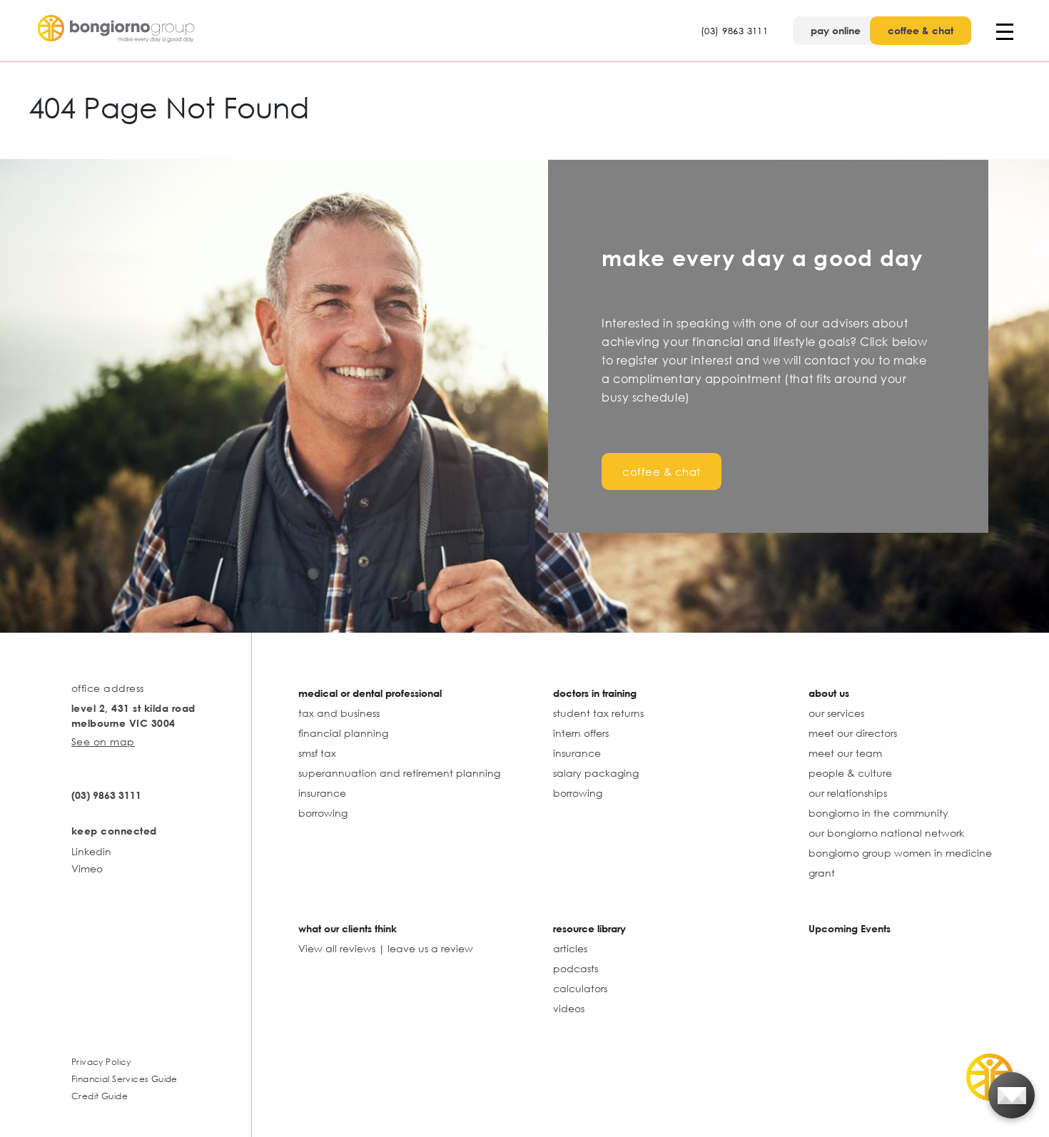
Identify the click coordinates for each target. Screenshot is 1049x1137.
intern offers (581, 733)
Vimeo (87, 868)
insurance (322, 793)
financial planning (343, 733)
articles (570, 948)
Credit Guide (99, 1096)
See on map (103, 741)
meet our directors (853, 733)
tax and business (339, 713)
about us (829, 693)
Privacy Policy (101, 1061)
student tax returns (598, 713)
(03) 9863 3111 (734, 30)
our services (836, 713)
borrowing (323, 813)
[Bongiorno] (118, 31)
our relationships (848, 793)
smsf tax (317, 753)
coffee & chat (920, 30)
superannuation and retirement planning (399, 773)
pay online (836, 30)
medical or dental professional (370, 693)
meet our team (845, 753)
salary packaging (596, 773)
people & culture (850, 773)
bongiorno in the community (878, 813)
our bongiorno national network (886, 833)
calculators (580, 988)
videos (568, 1008)
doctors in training (595, 693)
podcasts (575, 968)
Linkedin (91, 851)
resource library (589, 928)
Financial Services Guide (124, 1079)
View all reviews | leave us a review (385, 948)
